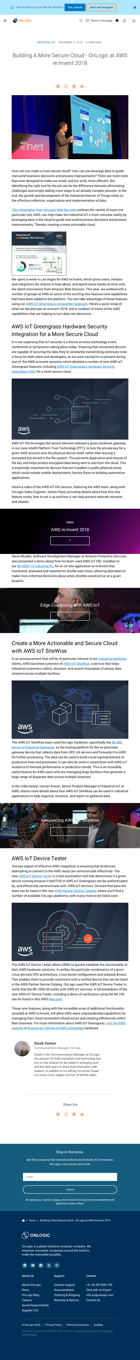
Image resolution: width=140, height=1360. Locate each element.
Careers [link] (27, 1300)
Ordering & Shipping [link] (67, 1295)
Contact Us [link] (93, 1300)
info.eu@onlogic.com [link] (100, 1295)
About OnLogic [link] (31, 1285)
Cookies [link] (98, 1325)
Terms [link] (57, 1200)
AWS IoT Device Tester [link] (35, 876)
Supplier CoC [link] (30, 1310)
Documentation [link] (64, 1290)
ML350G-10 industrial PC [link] (35, 566)
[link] (22, 20)
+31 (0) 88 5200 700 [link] (99, 1285)
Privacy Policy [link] (53, 1325)
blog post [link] (55, 999)
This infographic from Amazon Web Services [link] (44, 209)
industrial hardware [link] (112, 658)
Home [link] (23, 1220)
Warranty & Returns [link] (66, 1300)
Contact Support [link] (64, 1285)
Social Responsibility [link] (35, 1305)
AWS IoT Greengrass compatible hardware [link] (57, 304)
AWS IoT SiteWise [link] (76, 663)
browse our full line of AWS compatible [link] (56, 1028)
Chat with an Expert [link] (98, 1290)
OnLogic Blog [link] (30, 1295)
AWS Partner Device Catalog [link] (75, 890)
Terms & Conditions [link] (77, 1325)
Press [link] (25, 1290)
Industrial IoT (46, 42)
